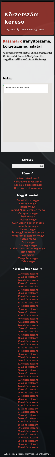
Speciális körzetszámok (28, 184)
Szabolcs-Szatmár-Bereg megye (28, 248)
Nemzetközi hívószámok (28, 181)
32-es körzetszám (28, 299)
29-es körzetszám (28, 296)
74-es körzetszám (28, 386)
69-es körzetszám (28, 376)
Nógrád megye (28, 238)
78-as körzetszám (28, 399)
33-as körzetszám (28, 302)
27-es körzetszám (28, 289)
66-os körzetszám (28, 370)
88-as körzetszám (28, 424)
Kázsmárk (12, 41)
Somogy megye (28, 245)
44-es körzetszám (28, 325)
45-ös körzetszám (28, 328)
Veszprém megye (28, 258)
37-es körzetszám (28, 315)
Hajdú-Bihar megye (28, 226)
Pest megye (28, 242)
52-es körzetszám (28, 344)
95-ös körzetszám (28, 440)
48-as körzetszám (28, 338)
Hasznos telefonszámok (28, 188)
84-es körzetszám (28, 411)
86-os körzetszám (28, 418)
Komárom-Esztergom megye (28, 235)
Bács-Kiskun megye (28, 200)
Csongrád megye (28, 213)
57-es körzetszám (28, 357)
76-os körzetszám (28, 392)
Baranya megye (28, 203)
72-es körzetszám (28, 379)
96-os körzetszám (28, 444)
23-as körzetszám (28, 276)
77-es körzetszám (28, 395)
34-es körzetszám (28, 305)
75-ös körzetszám (28, 389)
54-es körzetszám (28, 350)
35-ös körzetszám (28, 309)
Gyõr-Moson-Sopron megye (28, 222)
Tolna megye (28, 251)
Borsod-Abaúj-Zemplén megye (28, 210)
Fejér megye (28, 216)
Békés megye (27, 206)
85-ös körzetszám (28, 415)
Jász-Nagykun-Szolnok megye (28, 232)
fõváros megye (28, 219)
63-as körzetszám (28, 366)
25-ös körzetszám (28, 283)
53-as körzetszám (28, 347)
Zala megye (28, 261)
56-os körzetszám (28, 354)
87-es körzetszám (28, 421)
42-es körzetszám (28, 321)
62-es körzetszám (28, 363)
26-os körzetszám (28, 286)
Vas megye (28, 255)
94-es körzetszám (28, 437)
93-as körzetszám (28, 434)
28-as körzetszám (28, 293)
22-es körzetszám (28, 273)
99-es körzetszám (28, 447)
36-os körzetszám (28, 312)
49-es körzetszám (28, 341)
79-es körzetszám (28, 402)
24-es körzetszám (28, 280)
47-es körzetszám (28, 334)
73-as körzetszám (28, 383)
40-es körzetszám (28, 318)
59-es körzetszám (28, 360)
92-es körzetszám (28, 431)
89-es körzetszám (28, 428)
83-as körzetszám (28, 408)
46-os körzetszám (28, 331)
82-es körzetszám (28, 405)
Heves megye (27, 229)
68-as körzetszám (28, 373)
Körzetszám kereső (22, 18)
